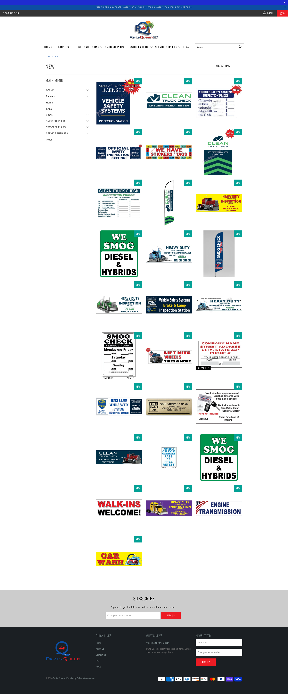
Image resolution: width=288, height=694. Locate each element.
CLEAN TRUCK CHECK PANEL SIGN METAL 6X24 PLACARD (219, 304)
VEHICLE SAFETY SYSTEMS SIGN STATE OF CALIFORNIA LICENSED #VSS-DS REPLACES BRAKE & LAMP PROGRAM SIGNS (119, 101)
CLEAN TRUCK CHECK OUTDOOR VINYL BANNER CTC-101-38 (169, 101)
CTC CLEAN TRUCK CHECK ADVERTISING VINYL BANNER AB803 (219, 203)
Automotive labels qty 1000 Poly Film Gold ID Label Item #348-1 (169, 406)
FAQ (98, 660)
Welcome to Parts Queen (157, 643)
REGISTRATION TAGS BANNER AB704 (169, 152)
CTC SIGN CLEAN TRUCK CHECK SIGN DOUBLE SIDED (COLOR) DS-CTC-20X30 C (219, 152)
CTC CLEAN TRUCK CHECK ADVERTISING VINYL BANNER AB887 (169, 253)
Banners (64, 47)
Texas (186, 47)
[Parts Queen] (144, 30)
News (98, 666)
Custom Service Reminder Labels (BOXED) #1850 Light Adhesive (219, 355)
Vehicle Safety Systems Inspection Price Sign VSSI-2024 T (219, 101)
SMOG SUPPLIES (115, 47)
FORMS (48, 47)
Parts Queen (59, 678)
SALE (87, 47)
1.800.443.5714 (11, 13)
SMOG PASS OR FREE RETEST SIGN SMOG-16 (169, 457)
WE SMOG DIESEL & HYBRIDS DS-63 (219, 457)
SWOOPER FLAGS (140, 47)
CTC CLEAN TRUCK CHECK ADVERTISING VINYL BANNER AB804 (169, 508)
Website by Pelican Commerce (80, 678)
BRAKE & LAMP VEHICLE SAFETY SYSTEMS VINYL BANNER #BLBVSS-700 (119, 406)
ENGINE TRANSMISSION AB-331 (219, 508)
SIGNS (96, 47)
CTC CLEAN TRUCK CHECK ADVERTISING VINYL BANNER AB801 (119, 304)
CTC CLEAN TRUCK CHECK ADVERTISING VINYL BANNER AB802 (119, 457)
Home (78, 47)
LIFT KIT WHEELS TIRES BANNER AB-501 (169, 355)
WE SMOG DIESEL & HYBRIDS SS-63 (119, 253)
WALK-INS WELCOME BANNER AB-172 (119, 508)
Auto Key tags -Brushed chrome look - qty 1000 (219, 406)
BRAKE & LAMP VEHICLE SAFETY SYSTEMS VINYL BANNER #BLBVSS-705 (169, 304)
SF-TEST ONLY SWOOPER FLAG (219, 253)
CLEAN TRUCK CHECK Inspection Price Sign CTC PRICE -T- (119, 203)
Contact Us (101, 655)
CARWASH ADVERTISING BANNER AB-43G (119, 559)
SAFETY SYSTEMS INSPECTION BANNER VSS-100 (119, 152)
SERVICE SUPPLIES (166, 47)
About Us (100, 649)
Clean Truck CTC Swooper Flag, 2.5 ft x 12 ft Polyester (169, 203)
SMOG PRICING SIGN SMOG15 (119, 355)
